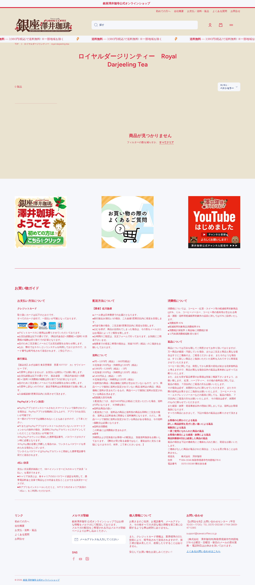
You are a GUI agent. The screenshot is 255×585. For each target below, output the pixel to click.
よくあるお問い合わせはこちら (203, 551)
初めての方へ (22, 521)
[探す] (95, 25)
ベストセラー (227, 88)
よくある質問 (22, 534)
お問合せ (19, 538)
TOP (17, 44)
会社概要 (19, 525)
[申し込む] (121, 539)
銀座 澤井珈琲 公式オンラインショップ (41, 580)
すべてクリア (166, 142)
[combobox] (145, 25)
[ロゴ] (43, 25)
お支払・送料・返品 (26, 530)
